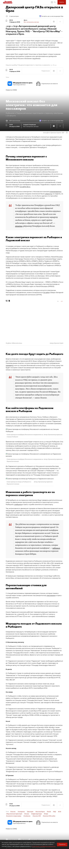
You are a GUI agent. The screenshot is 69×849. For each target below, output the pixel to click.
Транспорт (30, 812)
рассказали (51, 595)
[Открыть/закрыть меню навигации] (52, 2)
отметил (18, 226)
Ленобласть (26, 816)
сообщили (18, 504)
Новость (12, 812)
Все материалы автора (31, 22)
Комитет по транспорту (13, 816)
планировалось (55, 191)
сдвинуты (48, 194)
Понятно (62, 844)
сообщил (34, 468)
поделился (56, 548)
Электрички (21, 812)
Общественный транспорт (14, 814)
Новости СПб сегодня (49, 816)
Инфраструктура (36, 814)
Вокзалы (26, 814)
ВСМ (59, 812)
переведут (10, 365)
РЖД (54, 812)
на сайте (46, 292)
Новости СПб (37, 816)
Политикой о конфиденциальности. (44, 846)
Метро (46, 814)
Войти (61, 2)
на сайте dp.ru (25, 187)
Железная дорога (40, 812)
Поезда (49, 812)
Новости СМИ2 (11, 90)
